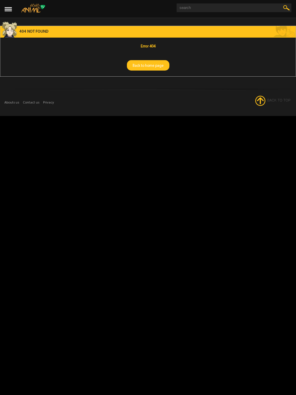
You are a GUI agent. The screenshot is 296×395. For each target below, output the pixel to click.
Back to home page (148, 65)
